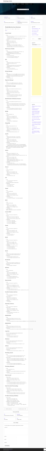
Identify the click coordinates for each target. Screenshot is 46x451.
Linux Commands (34, 33)
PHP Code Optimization (20, 415)
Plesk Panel (32, 21)
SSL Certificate (6, 419)
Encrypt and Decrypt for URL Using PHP (8, 415)
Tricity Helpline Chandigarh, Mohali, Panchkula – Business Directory (36, 132)
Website (5, 442)
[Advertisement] (36, 71)
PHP (4, 21)
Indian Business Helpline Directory (36, 116)
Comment (6, 427)
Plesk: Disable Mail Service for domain (35, 22)
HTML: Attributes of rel (35, 31)
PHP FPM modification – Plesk (36, 28)
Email (5, 439)
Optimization (18, 414)
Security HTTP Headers (35, 34)
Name (5, 436)
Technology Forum (7, 1)
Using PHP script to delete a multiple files (9, 22)
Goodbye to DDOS (19, 419)
